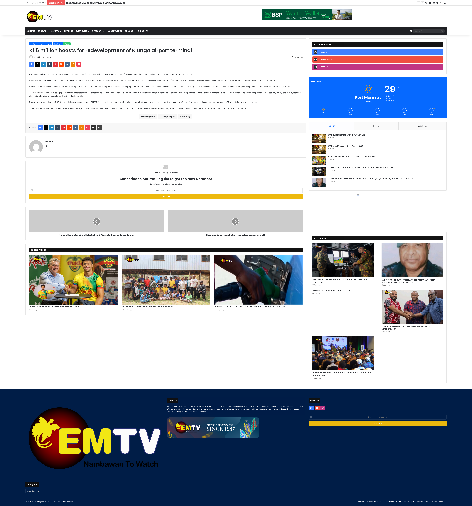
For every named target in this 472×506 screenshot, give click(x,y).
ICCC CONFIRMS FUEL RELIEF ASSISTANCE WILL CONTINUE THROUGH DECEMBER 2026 (250, 307)
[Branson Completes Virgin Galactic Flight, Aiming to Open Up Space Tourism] (96, 221)
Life (42, 44)
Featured (34, 44)
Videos (69, 31)
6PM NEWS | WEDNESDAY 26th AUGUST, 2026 (347, 135)
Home (32, 31)
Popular (331, 126)
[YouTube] (430, 2)
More (130, 31)
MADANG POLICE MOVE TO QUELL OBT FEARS (331, 291)
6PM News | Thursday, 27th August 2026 (345, 146)
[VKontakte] (67, 64)
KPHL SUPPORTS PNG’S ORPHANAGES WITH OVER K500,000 (147, 307)
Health (398, 502)
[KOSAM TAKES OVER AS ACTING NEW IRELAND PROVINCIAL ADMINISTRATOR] (412, 307)
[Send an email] (39, 57)
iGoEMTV (143, 31)
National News (372, 502)
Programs (98, 31)
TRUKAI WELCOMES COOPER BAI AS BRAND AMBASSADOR (54, 307)
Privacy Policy (422, 502)
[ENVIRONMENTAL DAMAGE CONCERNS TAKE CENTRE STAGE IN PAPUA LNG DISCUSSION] (343, 353)
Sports (55, 31)
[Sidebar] (445, 2)
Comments (422, 126)
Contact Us (116, 31)
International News (387, 502)
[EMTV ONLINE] (47, 16)
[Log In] (437, 2)
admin (36, 57)
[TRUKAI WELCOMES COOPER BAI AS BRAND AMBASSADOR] (73, 280)
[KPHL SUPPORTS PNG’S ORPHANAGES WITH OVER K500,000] (166, 280)
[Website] (46, 145)
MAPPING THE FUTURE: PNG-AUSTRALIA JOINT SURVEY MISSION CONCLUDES (105, 3)
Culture (406, 502)
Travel (67, 44)
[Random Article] (441, 2)
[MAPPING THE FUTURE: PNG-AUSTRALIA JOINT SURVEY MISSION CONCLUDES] (319, 171)
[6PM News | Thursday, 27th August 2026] (319, 149)
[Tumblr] (49, 64)
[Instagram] (433, 2)
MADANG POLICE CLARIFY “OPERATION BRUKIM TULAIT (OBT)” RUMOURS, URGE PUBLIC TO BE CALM (370, 179)
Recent (376, 126)
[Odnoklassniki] (73, 64)
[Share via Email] (93, 127)
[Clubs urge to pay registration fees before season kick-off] (235, 221)
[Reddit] (61, 64)
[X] (37, 64)
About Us (361, 502)
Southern (57, 44)
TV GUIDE (83, 31)
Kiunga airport (168, 116)
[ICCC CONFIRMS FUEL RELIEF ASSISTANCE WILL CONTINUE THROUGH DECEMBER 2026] (258, 280)
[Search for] (442, 31)
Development (148, 116)
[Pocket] (78, 64)
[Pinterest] (55, 64)
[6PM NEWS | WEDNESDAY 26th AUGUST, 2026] (319, 138)
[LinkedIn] (43, 64)
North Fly (185, 116)
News (43, 31)
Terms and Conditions (437, 502)
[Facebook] (426, 2)
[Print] (99, 127)
